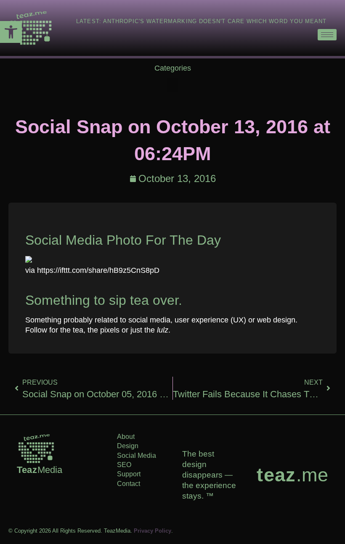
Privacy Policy (152, 531)
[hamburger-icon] (327, 34)
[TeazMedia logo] (36, 448)
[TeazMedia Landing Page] (30, 28)
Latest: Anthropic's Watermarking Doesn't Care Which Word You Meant (201, 21)
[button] (11, 32)
